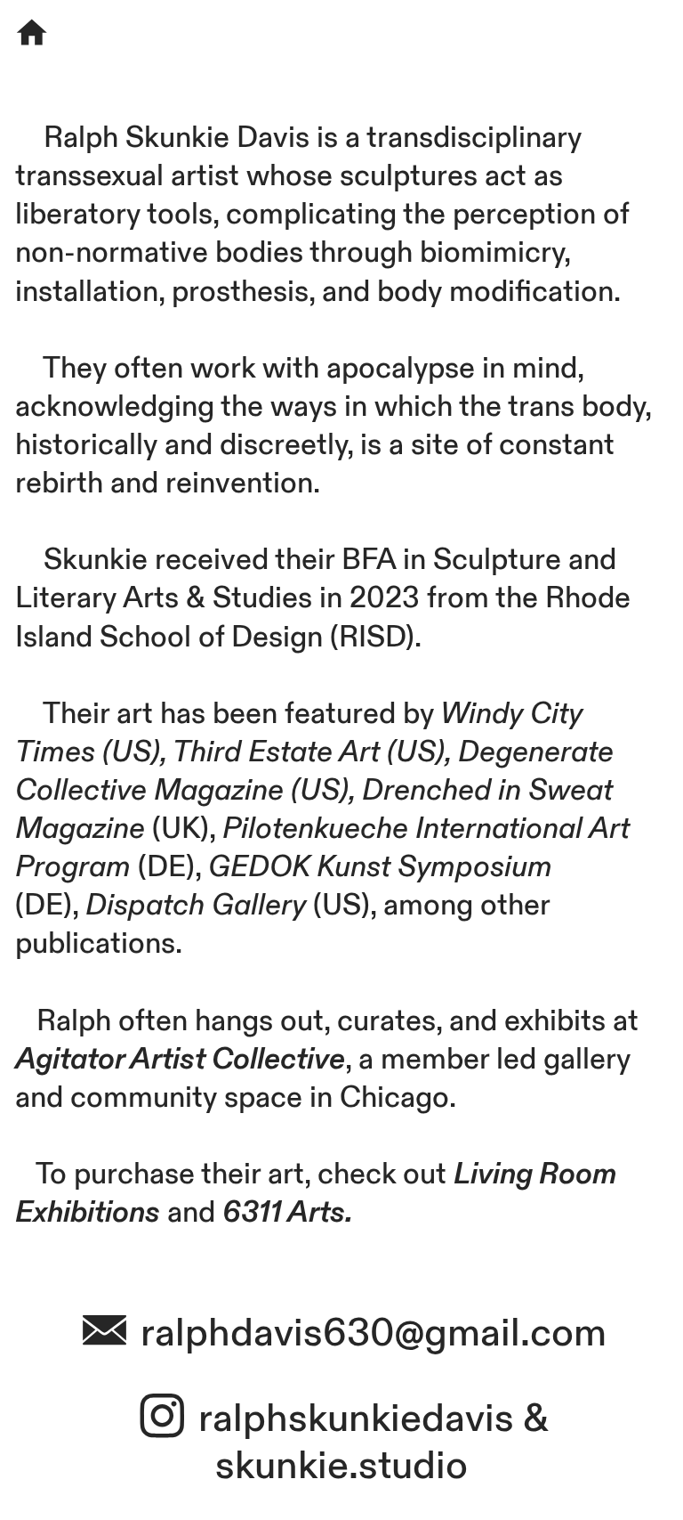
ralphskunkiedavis (356, 1418)
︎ (166, 1418)
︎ (32, 34)
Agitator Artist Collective (180, 1059)
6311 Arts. (287, 1212)
